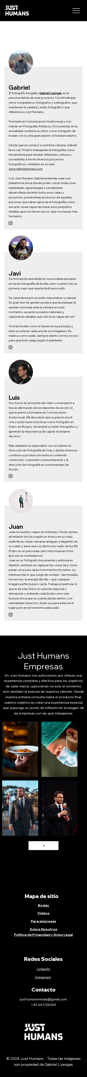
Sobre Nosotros (43, 929)
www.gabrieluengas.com (26, 169)
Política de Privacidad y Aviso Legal (43, 935)
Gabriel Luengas (50, 93)
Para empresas (43, 921)
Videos (43, 913)
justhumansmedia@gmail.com (43, 999)
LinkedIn (43, 969)
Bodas (43, 905)
